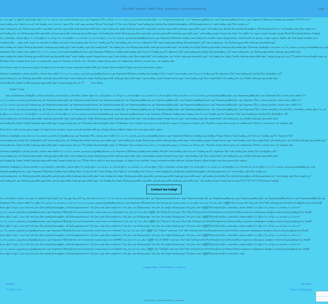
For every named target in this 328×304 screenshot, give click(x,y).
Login (321, 8)
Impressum (179, 300)
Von (166, 267)
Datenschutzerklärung (165, 300)
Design (154, 267)
